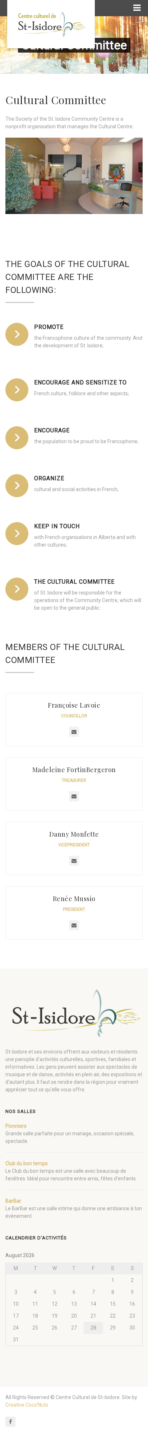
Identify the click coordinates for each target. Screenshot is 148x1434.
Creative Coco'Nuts (26, 1405)
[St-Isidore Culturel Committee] (51, 24)
